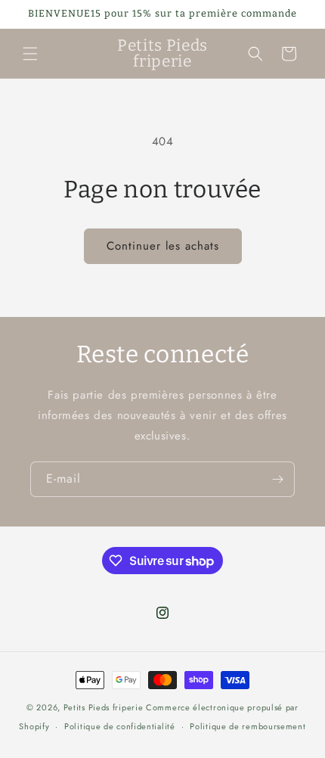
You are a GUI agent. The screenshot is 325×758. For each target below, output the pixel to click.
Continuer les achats (163, 246)
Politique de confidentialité (119, 726)
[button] (30, 53)
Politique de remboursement (247, 726)
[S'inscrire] (277, 479)
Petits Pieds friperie (103, 707)
